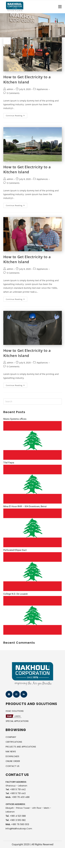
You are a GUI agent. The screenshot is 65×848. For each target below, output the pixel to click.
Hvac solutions (15, 711)
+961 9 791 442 (18, 789)
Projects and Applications (21, 746)
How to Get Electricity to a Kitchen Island (27, 79)
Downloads (12, 756)
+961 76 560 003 (20, 824)
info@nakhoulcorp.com (19, 828)
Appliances (42, 89)
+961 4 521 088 (18, 815)
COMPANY (11, 737)
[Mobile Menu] (60, 6)
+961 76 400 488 (20, 797)
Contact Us (12, 766)
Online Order (13, 761)
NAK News (11, 751)
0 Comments (13, 93)
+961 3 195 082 (18, 820)
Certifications (14, 741)
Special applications (17, 721)
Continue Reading (16, 115)
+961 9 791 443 (18, 793)
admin (10, 89)
